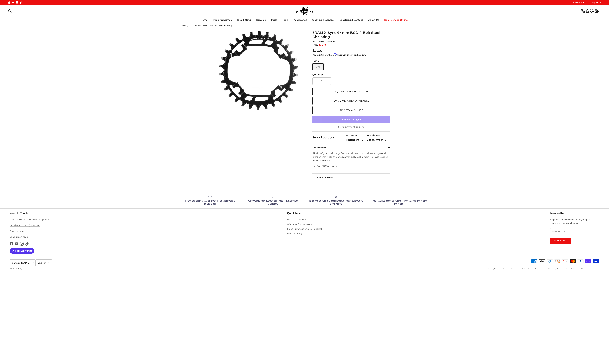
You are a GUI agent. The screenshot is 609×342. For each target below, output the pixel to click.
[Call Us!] (583, 11)
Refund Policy (571, 269)
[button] (351, 101)
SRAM (322, 45)
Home (204, 20)
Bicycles (261, 20)
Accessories (300, 20)
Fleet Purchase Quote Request (304, 229)
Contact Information (590, 269)
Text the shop (17, 231)
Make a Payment (296, 219)
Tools (285, 20)
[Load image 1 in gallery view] (258, 70)
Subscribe (560, 241)
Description (319, 147)
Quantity (317, 74)
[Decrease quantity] (315, 81)
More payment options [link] (351, 127)
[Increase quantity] (328, 81)
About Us (373, 20)
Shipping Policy (555, 269)
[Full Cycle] (304, 11)
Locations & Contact (351, 20)
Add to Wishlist (351, 110)
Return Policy (294, 233)
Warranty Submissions (299, 224)
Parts (274, 20)
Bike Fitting (244, 20)
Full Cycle (20, 269)
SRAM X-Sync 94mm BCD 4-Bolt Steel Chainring (210, 26)
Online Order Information (533, 269)
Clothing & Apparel (323, 20)
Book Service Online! (396, 20)
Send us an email (19, 236)
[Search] (10, 11)
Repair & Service (222, 20)
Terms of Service (510, 269)
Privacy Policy (493, 269)
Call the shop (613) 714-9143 (25, 225)
